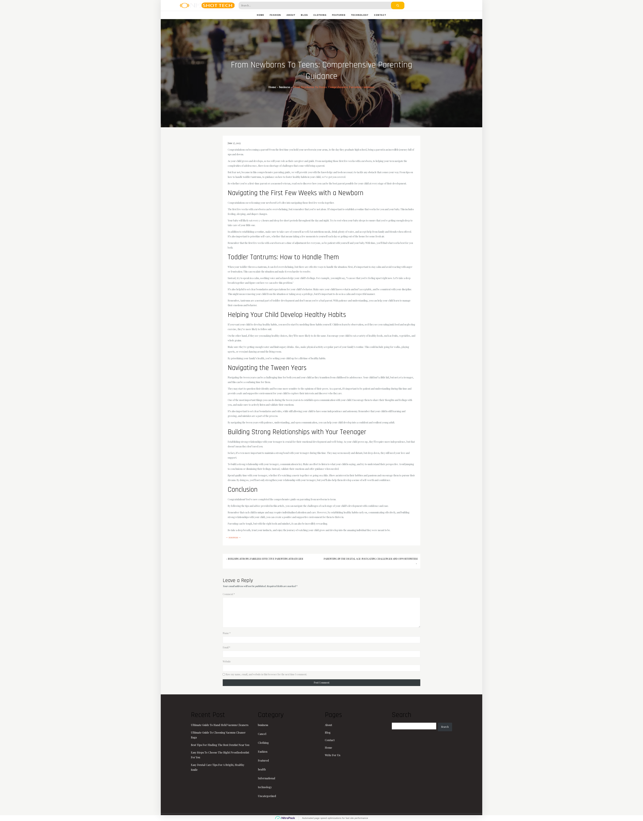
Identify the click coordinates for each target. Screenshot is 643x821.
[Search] (397, 5)
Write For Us (332, 755)
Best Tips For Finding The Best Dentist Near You (220, 745)
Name (227, 633)
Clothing (320, 15)
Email (226, 647)
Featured (339, 15)
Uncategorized (267, 796)
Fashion (275, 15)
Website (227, 661)
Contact (380, 15)
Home (260, 15)
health (262, 769)
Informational (266, 778)
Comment (229, 594)
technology (360, 15)
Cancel (262, 734)
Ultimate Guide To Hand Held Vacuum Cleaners (219, 725)
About (291, 15)
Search (445, 726)
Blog (304, 15)
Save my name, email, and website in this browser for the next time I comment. (266, 674)
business (233, 537)
